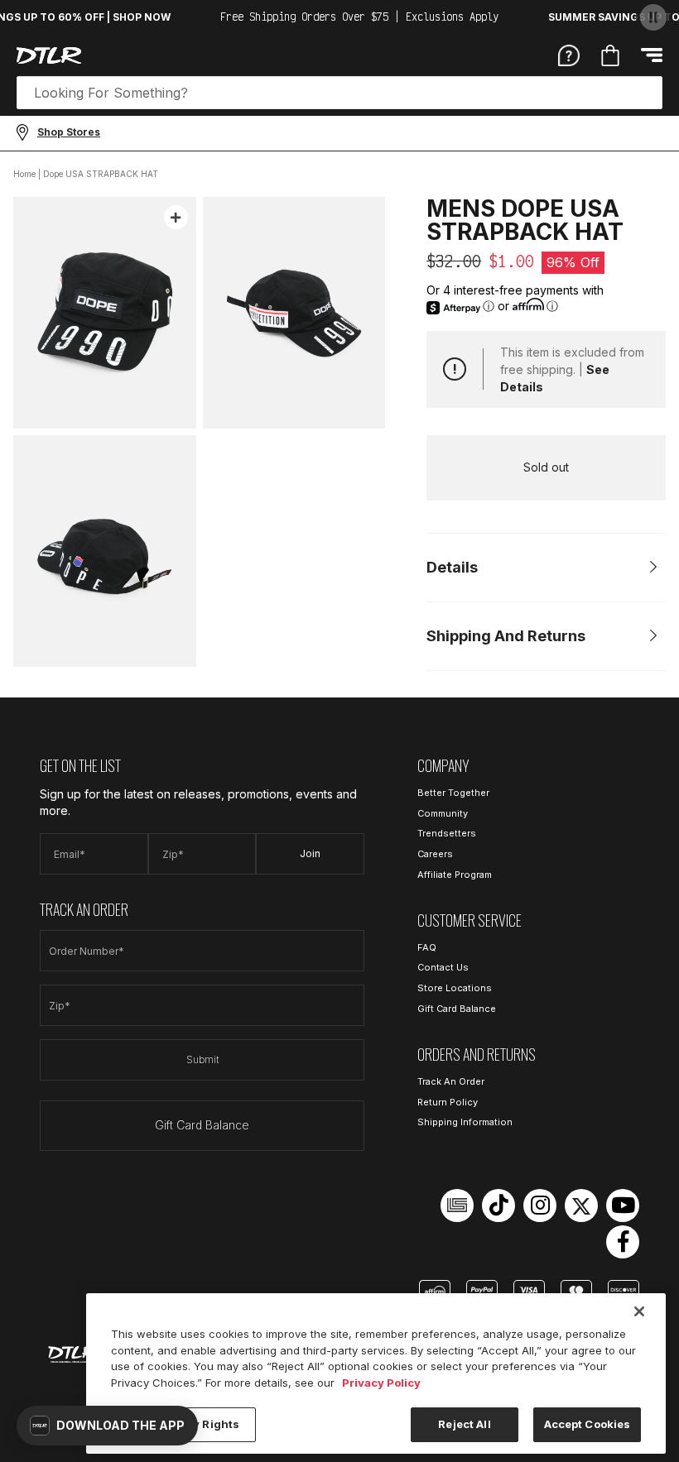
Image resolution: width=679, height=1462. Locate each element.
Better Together (453, 792)
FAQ (426, 947)
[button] (107, 1425)
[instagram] (539, 1205)
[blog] (457, 1205)
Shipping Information (465, 1122)
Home (24, 174)
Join (310, 853)
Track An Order (450, 1081)
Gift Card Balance (202, 1125)
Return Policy (447, 1102)
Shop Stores (68, 132)
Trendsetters (446, 833)
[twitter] (581, 1205)
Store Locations (454, 988)
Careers (435, 854)
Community (442, 813)
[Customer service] (569, 55)
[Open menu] (651, 55)
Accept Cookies (587, 1424)
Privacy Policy (381, 1382)
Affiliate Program (454, 874)
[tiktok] (498, 1205)
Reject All (464, 1424)
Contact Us (443, 967)
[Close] (639, 1311)
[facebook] (622, 1241)
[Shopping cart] (610, 55)
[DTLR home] (49, 55)
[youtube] (622, 1205)
